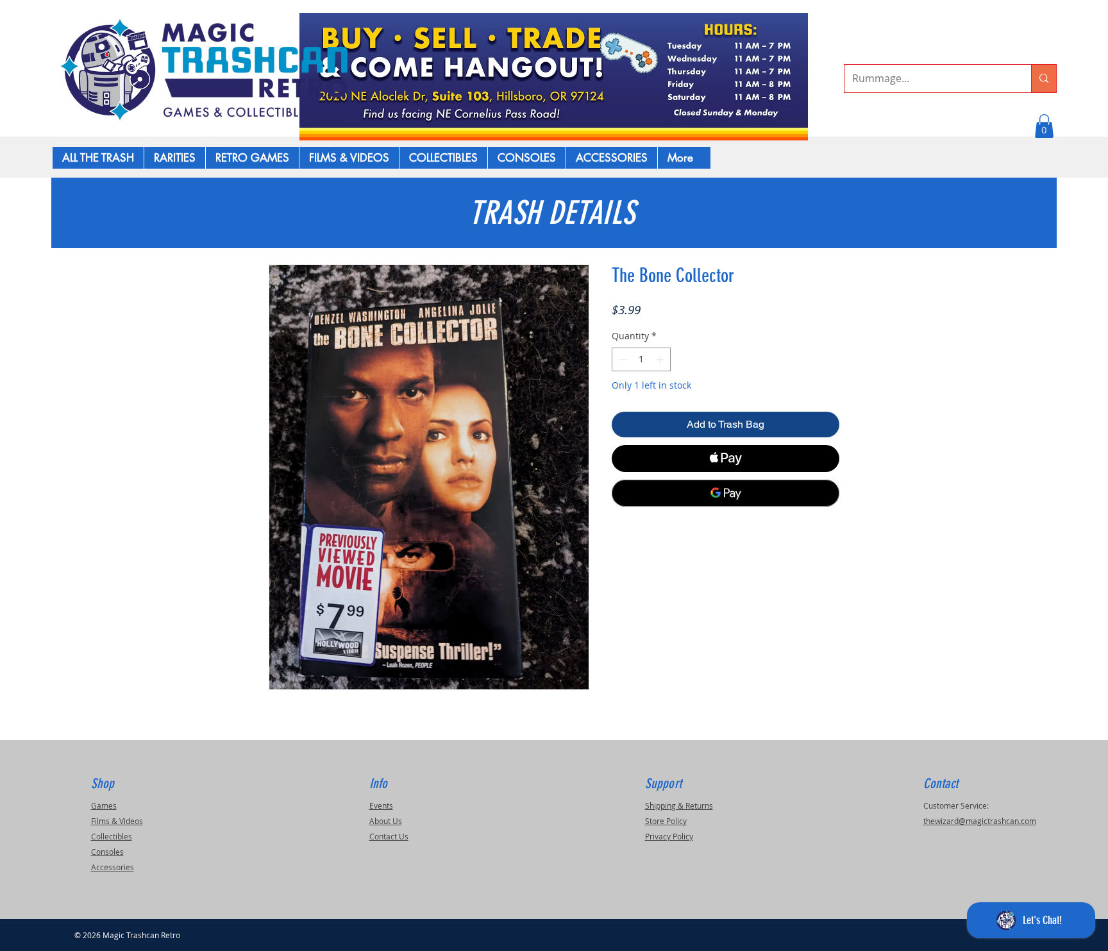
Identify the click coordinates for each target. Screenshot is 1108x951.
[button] (1044, 126)
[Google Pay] (725, 493)
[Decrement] (622, 359)
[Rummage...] (1043, 78)
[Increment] (661, 359)
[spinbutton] (641, 359)
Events (381, 805)
